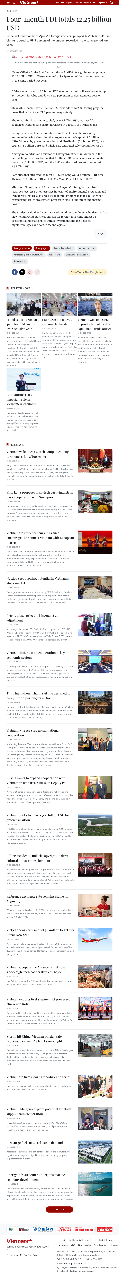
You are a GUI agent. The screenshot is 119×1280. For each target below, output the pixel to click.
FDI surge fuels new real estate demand (35, 1142)
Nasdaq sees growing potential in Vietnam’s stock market (38, 580)
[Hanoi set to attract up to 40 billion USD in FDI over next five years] (24, 304)
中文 (95, 2)
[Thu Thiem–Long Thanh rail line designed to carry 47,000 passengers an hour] (95, 702)
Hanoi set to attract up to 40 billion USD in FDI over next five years (23, 324)
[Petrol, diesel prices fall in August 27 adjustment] (95, 624)
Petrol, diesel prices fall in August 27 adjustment (32, 617)
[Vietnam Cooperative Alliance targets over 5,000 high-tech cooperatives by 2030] (95, 976)
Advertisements (101, 1244)
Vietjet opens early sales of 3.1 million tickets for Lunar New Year (41, 932)
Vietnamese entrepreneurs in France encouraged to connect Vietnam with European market (40, 538)
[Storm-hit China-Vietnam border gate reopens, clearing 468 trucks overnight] (95, 1045)
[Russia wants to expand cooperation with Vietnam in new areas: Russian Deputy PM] (95, 787)
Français (78, 2)
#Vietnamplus (19, 261)
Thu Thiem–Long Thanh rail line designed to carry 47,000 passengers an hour (38, 695)
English (69, 2)
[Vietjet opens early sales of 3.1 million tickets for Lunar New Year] (95, 939)
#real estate (54, 254)
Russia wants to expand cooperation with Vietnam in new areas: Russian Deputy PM (37, 780)
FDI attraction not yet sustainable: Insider (56, 321)
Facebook (15, 272)
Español (87, 2)
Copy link (37, 272)
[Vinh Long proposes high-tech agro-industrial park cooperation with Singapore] (95, 501)
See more (17, 445)
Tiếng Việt (59, 2)
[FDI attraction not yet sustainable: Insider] (59, 304)
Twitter (22, 272)
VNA (73, 1244)
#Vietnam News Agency (77, 254)
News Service (84, 1244)
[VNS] (33, 1229)
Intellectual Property (72, 1240)
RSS (101, 1240)
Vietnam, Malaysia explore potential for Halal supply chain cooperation (39, 1111)
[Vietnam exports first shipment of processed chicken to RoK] (95, 1008)
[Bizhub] (13, 1229)
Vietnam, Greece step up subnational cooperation (33, 732)
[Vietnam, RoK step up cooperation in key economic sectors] (95, 661)
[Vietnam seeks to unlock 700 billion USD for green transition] (95, 824)
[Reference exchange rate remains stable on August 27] (95, 905)
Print (30, 272)
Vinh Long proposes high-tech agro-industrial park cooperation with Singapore (40, 494)
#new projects (41, 248)
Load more (59, 1209)
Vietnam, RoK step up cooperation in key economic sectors (36, 655)
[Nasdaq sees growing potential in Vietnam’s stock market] (95, 587)
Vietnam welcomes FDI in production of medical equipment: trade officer (94, 324)
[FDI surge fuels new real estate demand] (95, 1152)
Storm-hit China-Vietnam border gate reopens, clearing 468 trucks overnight (34, 1038)
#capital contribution (63, 248)
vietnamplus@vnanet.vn (75, 1263)
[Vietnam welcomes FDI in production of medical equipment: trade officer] (95, 304)
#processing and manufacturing (28, 254)
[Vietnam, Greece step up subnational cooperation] (95, 739)
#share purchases (87, 248)
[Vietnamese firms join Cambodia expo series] (95, 1086)
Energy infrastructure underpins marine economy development (36, 1177)
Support (109, 1240)
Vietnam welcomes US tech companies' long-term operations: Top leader (38, 454)
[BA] (94, 1229)
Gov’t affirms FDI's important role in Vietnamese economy (21, 399)
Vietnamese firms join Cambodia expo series (39, 1077)
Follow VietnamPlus (80, 272)
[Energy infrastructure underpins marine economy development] (95, 1184)
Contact (114, 1244)
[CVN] (54, 1229)
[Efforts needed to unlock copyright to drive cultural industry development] (95, 865)
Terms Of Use (90, 1240)
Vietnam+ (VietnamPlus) (29, 2)
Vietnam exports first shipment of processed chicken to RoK (39, 1001)
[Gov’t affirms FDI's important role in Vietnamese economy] (24, 379)
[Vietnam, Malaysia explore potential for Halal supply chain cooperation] (95, 1118)
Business (12, 11)
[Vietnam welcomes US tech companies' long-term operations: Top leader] (95, 461)
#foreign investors (21, 248)
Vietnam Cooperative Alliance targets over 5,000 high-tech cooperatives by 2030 (37, 969)
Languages (62, 1244)
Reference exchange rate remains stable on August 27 (37, 898)
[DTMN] (73, 1229)
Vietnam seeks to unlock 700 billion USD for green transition (38, 817)
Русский (103, 2)
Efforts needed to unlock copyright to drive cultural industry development (37, 858)
